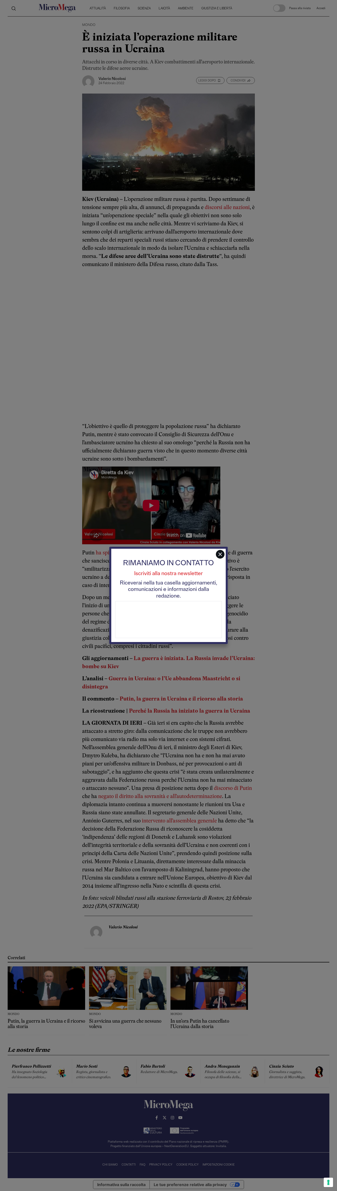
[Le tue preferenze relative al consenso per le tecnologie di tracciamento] (328, 1182)
